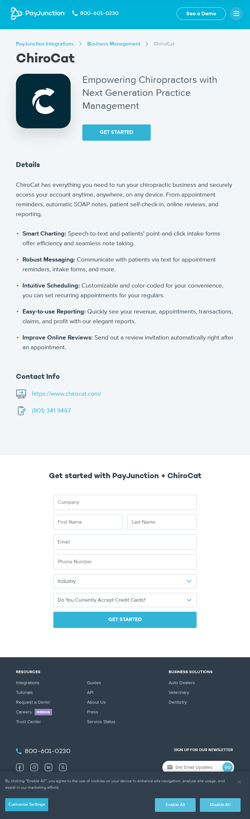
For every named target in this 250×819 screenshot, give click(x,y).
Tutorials (24, 692)
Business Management (113, 44)
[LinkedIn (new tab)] (48, 767)
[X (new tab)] (63, 767)
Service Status (101, 722)
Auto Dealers (182, 683)
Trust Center (28, 722)
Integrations (28, 683)
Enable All (175, 805)
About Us (96, 702)
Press (92, 712)
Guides (94, 683)
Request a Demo (33, 702)
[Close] (239, 782)
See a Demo (201, 14)
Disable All (220, 805)
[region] (125, 795)
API (90, 692)
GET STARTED (116, 132)
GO (227, 768)
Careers (33, 712)
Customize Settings (26, 804)
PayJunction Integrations (45, 44)
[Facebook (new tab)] (20, 767)
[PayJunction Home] (38, 13)
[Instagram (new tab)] (34, 767)
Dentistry (178, 702)
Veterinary (179, 692)
